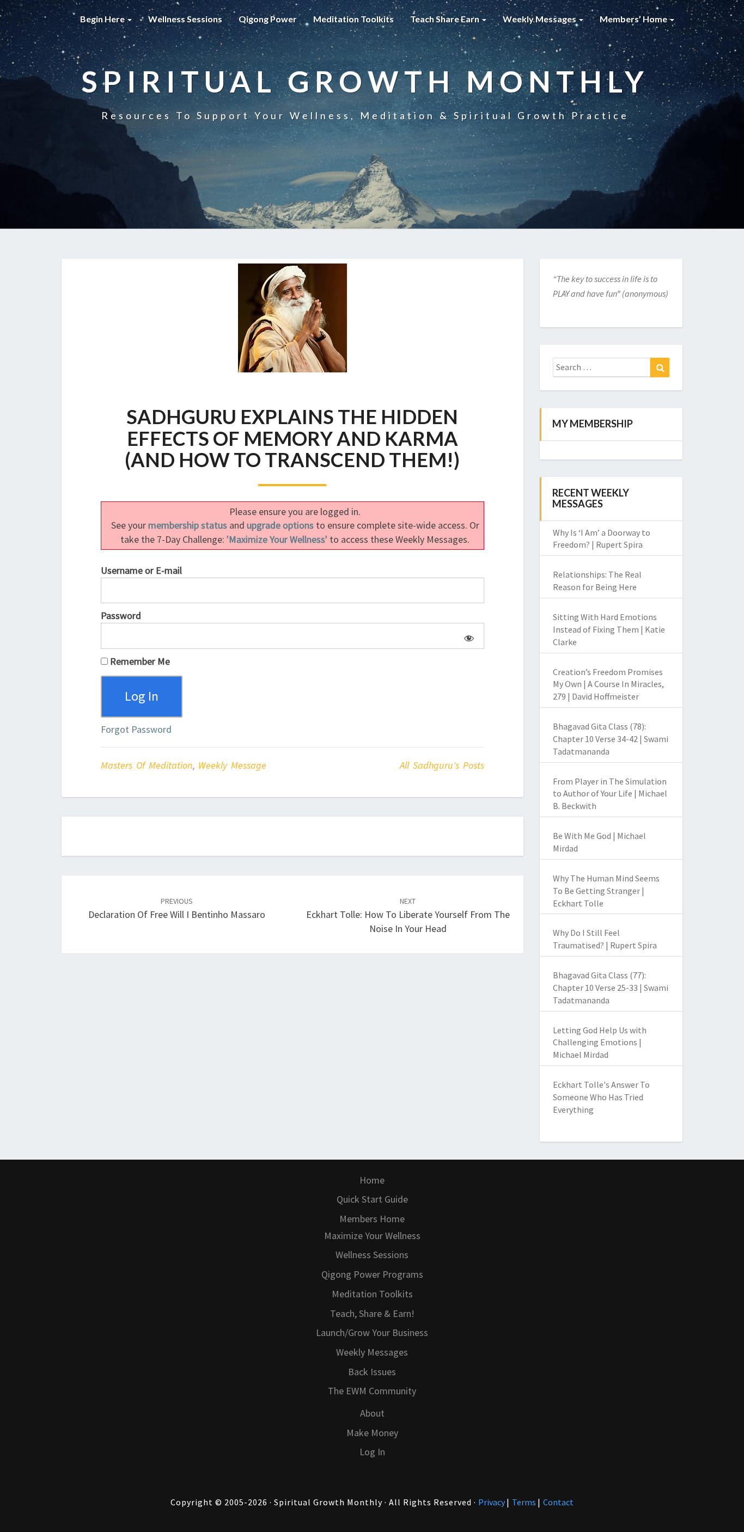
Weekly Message (232, 765)
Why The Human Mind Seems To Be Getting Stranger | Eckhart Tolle (606, 891)
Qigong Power (268, 19)
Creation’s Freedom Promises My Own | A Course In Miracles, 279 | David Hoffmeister (608, 684)
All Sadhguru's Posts (442, 765)
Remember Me (139, 661)
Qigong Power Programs (372, 1274)
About (372, 1413)
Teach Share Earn (445, 19)
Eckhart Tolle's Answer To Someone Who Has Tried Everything (601, 1097)
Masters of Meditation (146, 765)
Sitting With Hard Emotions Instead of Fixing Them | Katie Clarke (609, 629)
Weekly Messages (540, 19)
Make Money (372, 1432)
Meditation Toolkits (353, 19)
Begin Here (103, 19)
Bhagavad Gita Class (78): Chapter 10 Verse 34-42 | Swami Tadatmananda (610, 739)
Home (372, 1180)
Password (121, 615)
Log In (372, 1451)
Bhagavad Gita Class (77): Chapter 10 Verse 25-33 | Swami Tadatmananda (610, 988)
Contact (558, 1502)
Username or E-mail (141, 570)
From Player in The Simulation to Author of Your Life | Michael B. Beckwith (610, 794)
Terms (525, 1502)
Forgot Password (136, 729)
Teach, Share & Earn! (372, 1313)
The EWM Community (372, 1390)
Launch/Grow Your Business (372, 1332)
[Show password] (467, 636)
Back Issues (372, 1371)
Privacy (492, 1502)
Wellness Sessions (185, 19)
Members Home (372, 1218)
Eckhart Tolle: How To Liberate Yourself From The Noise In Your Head (408, 915)
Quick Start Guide (372, 1199)
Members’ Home (634, 19)
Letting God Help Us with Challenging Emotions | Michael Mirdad (600, 1043)
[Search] (659, 367)
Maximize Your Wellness (372, 1235)
